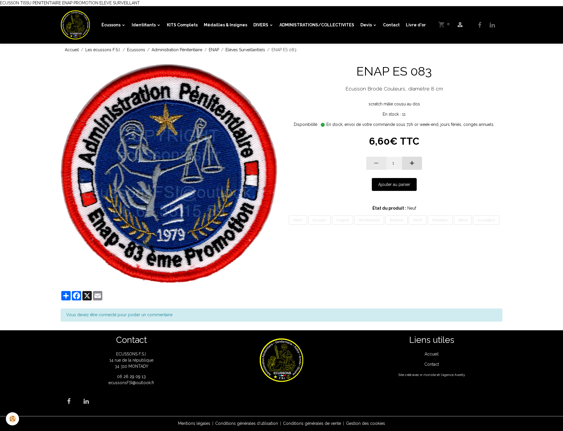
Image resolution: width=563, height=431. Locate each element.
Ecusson (319, 220)
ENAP (214, 49)
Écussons (111, 25)
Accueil (72, 49)
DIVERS (261, 25)
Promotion (440, 220)
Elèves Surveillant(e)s (245, 49)
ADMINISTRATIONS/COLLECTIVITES (316, 25)
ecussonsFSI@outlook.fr (131, 382)
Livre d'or (416, 25)
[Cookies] (12, 418)
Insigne (342, 220)
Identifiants (144, 25)
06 (120, 376)
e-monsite (428, 375)
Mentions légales (194, 423)
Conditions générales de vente (312, 423)
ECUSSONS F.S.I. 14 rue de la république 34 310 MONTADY (131, 360)
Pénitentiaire (369, 220)
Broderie (396, 220)
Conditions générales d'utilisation (246, 423)
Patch (298, 220)
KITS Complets (182, 25)
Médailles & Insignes (225, 25)
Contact (391, 25)
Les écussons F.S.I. (103, 49)
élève (462, 220)
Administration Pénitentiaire (177, 49)
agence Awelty (453, 375)
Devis (366, 25)
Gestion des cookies (365, 423)
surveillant (486, 220)
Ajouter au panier (394, 184)
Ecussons (136, 49)
